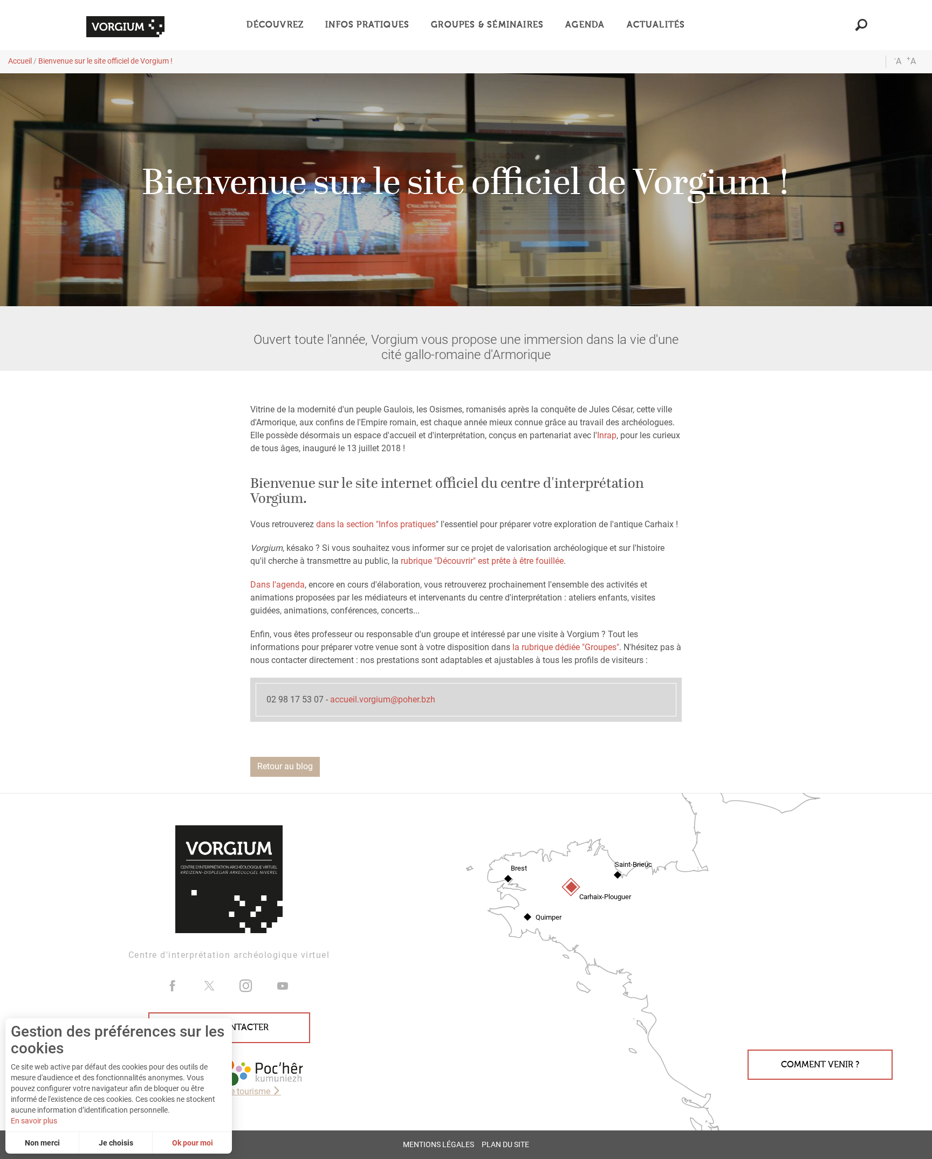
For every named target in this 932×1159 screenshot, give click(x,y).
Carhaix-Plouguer (605, 897)
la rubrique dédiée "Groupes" (565, 647)
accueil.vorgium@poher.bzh (382, 699)
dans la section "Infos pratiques (376, 524)
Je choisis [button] (116, 1143)
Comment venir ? (820, 1065)
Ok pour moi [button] (192, 1143)
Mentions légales (438, 1144)
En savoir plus (34, 1120)
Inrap (606, 435)
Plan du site (505, 1144)
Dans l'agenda (277, 585)
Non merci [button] (42, 1143)
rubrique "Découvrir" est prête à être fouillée (481, 561)
